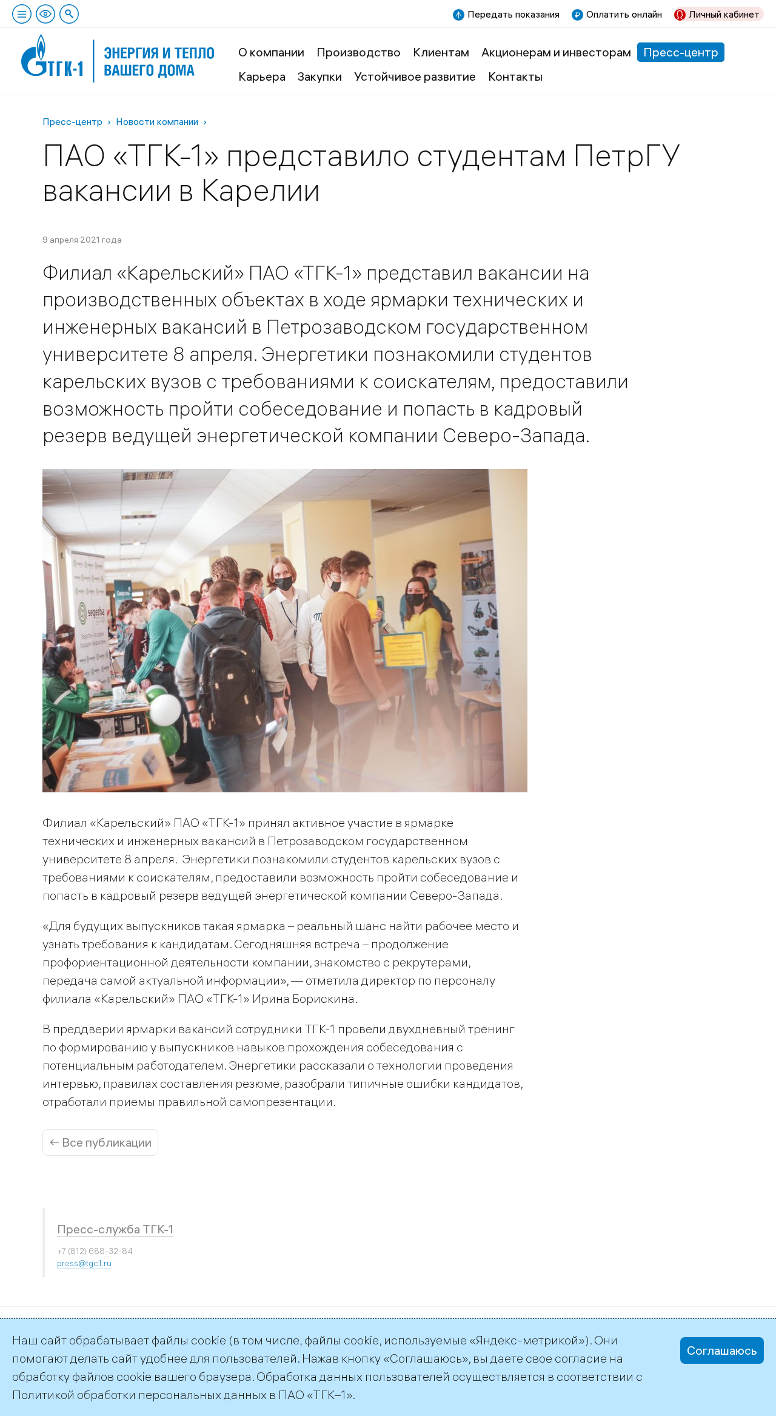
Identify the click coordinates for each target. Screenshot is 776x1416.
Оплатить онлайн (624, 14)
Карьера (262, 76)
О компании (271, 51)
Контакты (515, 76)
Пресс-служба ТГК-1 (115, 1228)
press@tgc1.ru (84, 1263)
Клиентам (441, 51)
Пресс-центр (680, 51)
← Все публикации (100, 1142)
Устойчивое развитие (415, 76)
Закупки (320, 76)
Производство (358, 51)
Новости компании (157, 121)
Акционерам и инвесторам (556, 51)
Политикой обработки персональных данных (139, 1394)
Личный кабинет (724, 14)
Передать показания (513, 14)
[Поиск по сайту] (69, 14)
